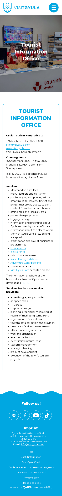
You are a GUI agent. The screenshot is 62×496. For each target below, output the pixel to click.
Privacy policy (31, 477)
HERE (25, 282)
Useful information (31, 456)
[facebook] (25, 415)
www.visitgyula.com (18, 148)
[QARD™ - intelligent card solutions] (27, 487)
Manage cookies (31, 482)
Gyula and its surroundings (31, 472)
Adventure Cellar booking (26, 262)
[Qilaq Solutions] (48, 487)
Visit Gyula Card (20, 270)
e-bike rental (18, 251)
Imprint (31, 428)
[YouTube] (36, 415)
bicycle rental (18, 248)
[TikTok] (47, 415)
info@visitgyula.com (18, 144)
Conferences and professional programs (31, 467)
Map (31, 451)
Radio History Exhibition (25, 259)
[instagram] (14, 415)
